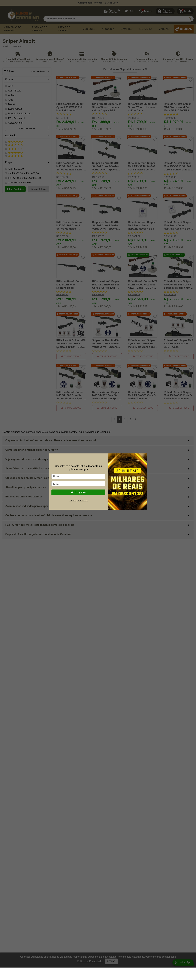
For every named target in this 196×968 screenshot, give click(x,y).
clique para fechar (78, 500)
